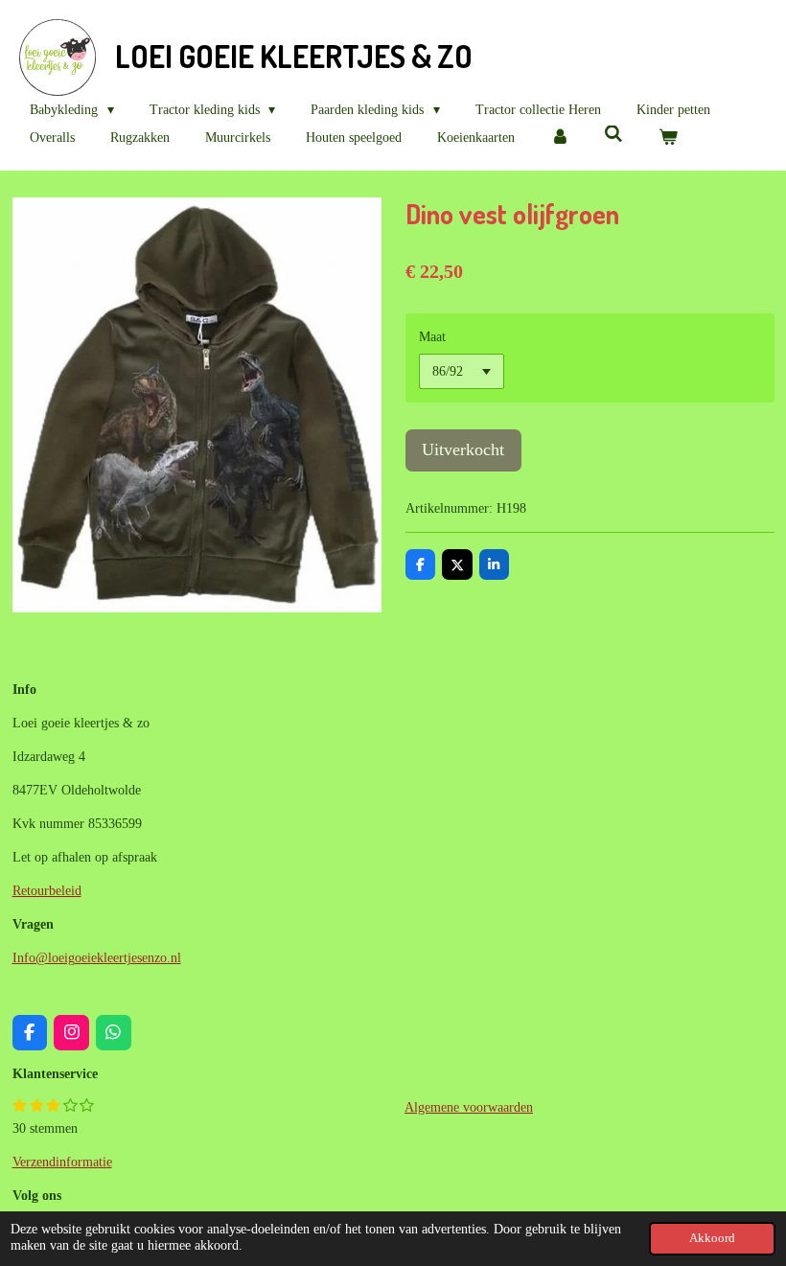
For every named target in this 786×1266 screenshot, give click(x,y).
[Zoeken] (614, 135)
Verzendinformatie (62, 1162)
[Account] (560, 137)
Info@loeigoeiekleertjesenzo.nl (96, 958)
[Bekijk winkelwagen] (668, 137)
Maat (432, 337)
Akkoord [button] (712, 1238)
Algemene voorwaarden (469, 1107)
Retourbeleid (46, 891)
